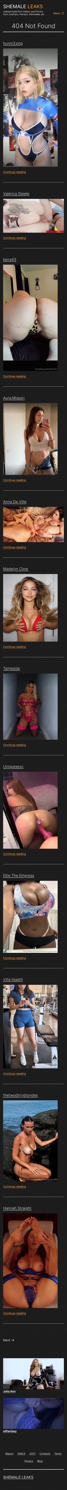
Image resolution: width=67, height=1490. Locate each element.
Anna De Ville (14, 501)
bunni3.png (13, 43)
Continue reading (14, 172)
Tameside (11, 668)
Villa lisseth (13, 979)
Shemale (23, 6)
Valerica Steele (16, 193)
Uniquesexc (13, 766)
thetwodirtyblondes (20, 1095)
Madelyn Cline (15, 569)
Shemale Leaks (18, 1477)
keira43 (9, 259)
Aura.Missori (14, 398)
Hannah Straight (17, 1208)
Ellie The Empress (18, 875)
